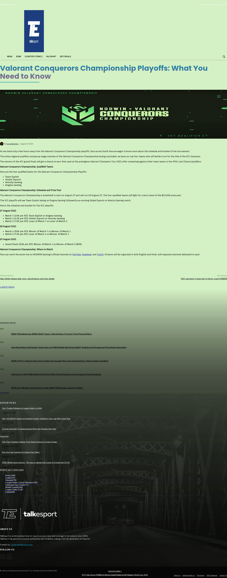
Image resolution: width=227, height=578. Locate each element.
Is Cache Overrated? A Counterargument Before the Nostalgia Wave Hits (29, 429)
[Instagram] (9, 556)
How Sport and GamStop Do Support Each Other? (21, 452)
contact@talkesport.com (22, 544)
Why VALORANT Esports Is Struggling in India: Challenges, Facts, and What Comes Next (36, 419)
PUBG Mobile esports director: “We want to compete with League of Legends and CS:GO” (36, 463)
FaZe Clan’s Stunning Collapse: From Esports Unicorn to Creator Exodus (29, 442)
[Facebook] (2, 556)
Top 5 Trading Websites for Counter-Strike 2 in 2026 (22, 408)
